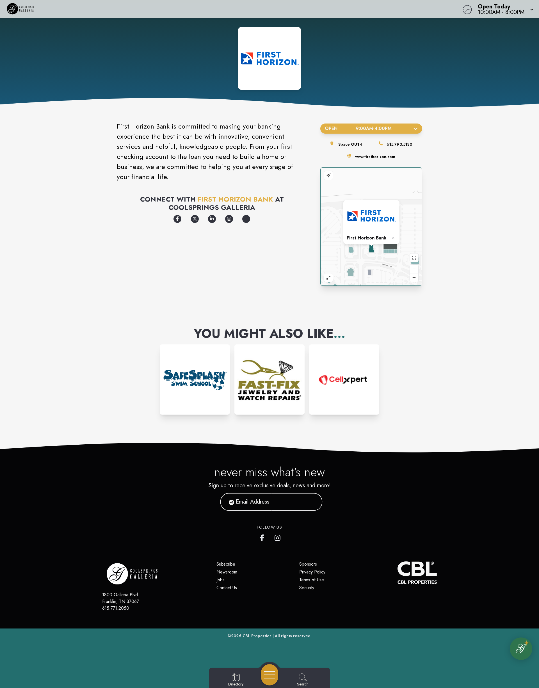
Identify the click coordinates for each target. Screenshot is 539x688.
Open (358, 128)
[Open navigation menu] (269, 674)
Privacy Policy (312, 572)
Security (306, 587)
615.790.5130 (399, 144)
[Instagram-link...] (195, 379)
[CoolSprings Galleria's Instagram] (277, 536)
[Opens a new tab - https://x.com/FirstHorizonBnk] (195, 219)
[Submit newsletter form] (311, 502)
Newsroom (226, 572)
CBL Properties (257, 636)
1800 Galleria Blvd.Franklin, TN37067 (120, 598)
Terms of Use (311, 580)
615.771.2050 (115, 608)
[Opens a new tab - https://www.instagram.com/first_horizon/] (229, 219)
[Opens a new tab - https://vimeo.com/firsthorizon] (246, 219)
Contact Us (226, 587)
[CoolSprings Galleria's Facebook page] (263, 536)
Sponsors (308, 564)
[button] (504, 9)
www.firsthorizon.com (375, 156)
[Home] (203, 9)
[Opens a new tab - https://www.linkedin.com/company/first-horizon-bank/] (212, 219)
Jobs (220, 580)
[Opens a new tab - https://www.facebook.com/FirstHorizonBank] (177, 219)
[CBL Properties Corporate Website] (397, 572)
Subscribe (225, 564)
